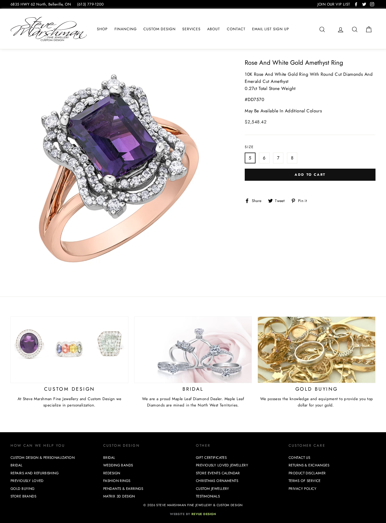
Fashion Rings (117, 480)
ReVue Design (193, 514)
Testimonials (208, 496)
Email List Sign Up (270, 29)
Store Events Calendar (218, 473)
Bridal (17, 465)
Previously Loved (27, 480)
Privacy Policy (302, 488)
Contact (236, 29)
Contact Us (299, 457)
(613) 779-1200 (90, 4)
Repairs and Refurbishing (35, 473)
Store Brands (23, 496)
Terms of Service (305, 480)
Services (191, 29)
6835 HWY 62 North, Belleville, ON (41, 4)
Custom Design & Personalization (43, 457)
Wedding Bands (118, 465)
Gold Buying (23, 488)
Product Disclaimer (307, 473)
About (213, 29)
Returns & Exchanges (309, 465)
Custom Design (159, 29)
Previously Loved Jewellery (222, 465)
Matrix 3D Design (119, 496)
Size (249, 146)
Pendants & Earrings (123, 488)
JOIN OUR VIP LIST (333, 4)
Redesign (111, 473)
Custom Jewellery (212, 488)
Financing (125, 29)
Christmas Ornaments (217, 480)
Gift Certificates (211, 457)
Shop (102, 29)
